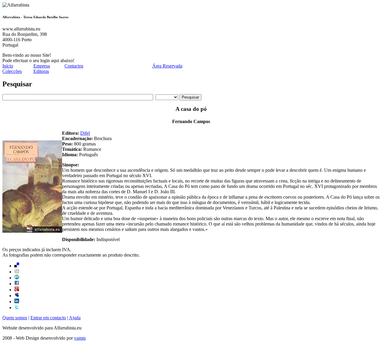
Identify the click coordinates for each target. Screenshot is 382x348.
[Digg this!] (16, 271)
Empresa (41, 65)
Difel (85, 133)
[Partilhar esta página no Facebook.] (16, 283)
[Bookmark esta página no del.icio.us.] (16, 265)
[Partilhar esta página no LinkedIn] (16, 301)
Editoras (41, 71)
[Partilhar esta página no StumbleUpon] (16, 277)
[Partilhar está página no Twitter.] (16, 307)
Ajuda (75, 317)
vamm (80, 338)
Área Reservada (167, 65)
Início (7, 65)
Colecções (12, 71)
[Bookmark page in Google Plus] (16, 289)
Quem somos (14, 317)
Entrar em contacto (48, 317)
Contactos (73, 65)
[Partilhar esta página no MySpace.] (16, 295)
